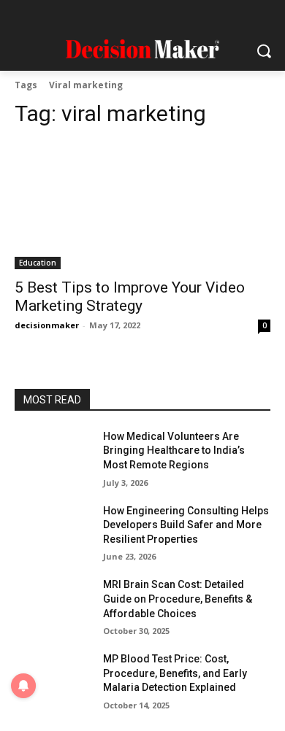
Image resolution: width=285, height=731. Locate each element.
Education (37, 263)
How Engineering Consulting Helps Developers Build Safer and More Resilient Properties (186, 525)
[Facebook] (72, 16)
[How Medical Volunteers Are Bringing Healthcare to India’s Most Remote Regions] (53, 457)
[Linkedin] (128, 16)
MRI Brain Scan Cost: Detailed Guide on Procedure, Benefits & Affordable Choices (177, 599)
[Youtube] (213, 16)
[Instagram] (99, 16)
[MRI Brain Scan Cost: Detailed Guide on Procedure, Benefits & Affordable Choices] (53, 605)
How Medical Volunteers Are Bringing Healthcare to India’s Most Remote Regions (174, 450)
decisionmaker (47, 325)
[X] (185, 16)
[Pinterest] (156, 16)
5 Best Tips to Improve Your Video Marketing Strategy (130, 296)
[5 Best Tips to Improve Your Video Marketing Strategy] (142, 205)
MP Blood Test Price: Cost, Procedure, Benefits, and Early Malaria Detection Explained (175, 673)
